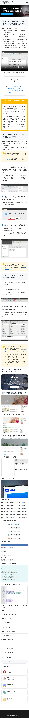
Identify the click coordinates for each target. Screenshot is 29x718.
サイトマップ (4, 712)
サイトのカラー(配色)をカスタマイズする (13, 436)
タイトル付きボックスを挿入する (10, 584)
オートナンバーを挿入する (8, 521)
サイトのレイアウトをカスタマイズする (12, 414)
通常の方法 (8, 160)
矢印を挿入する (5, 542)
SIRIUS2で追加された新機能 (7, 14)
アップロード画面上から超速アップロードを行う (15, 91)
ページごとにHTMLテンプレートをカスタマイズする (14, 606)
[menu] (27, 2)
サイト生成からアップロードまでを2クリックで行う (15, 87)
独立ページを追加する (7, 478)
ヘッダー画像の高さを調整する (10, 457)
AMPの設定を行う (6, 499)
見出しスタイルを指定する (8, 563)
